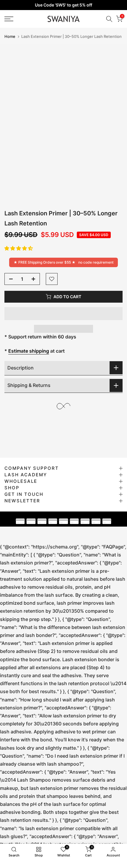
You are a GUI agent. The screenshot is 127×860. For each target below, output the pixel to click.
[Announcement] (63, 5)
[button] (18, 248)
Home (9, 36)
